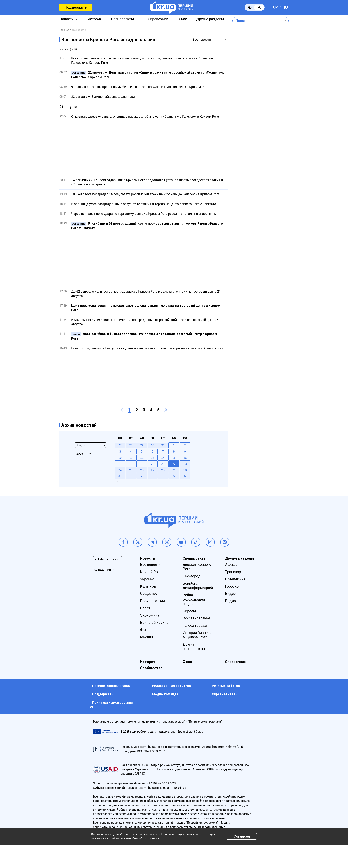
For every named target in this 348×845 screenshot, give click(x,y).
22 (174, 464)
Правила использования (111, 686)
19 (142, 464)
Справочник (158, 19)
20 (152, 464)
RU (285, 7)
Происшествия (152, 601)
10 (120, 457)
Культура (148, 586)
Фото (144, 630)
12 (142, 457)
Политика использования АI (111, 705)
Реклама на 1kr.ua (226, 686)
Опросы (189, 611)
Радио (230, 601)
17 (120, 464)
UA (276, 7)
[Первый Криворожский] (174, 7)
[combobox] (257, 20)
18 (130, 464)
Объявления (235, 579)
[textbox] (257, 20)
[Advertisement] (143, 147)
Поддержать (76, 7)
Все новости (150, 564)
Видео (230, 593)
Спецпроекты (122, 19)
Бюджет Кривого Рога (197, 566)
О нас (182, 19)
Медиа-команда (165, 694)
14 (163, 457)
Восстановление (196, 618)
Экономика (149, 615)
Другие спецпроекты (194, 646)
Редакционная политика (171, 686)
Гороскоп (233, 586)
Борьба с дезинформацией (198, 585)
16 (185, 457)
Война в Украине (154, 622)
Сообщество (151, 668)
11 (130, 457)
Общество (148, 593)
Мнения (146, 637)
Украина (147, 579)
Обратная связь (224, 694)
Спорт (145, 608)
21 (163, 464)
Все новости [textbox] (202, 39)
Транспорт (234, 572)
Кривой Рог (149, 572)
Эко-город (192, 576)
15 (174, 457)
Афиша (231, 564)
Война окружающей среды (194, 599)
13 (152, 457)
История (95, 19)
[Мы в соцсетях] (123, 542)
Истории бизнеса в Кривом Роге (197, 635)
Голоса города (195, 625)
